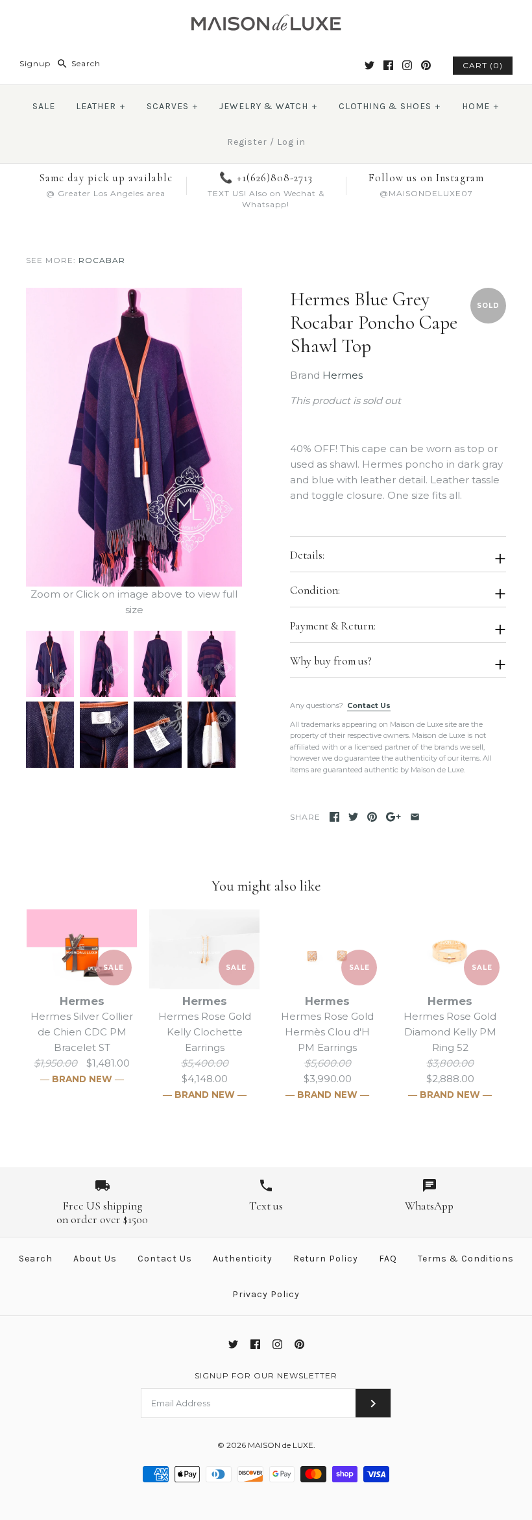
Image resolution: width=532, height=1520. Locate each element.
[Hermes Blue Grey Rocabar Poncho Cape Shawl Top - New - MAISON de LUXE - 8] (210, 709)
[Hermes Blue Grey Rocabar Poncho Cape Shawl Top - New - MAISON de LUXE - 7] (157, 709)
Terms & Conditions (466, 1258)
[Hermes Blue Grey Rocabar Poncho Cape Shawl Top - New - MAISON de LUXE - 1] (134, 295)
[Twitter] (369, 65)
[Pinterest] (426, 65)
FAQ (388, 1258)
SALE (43, 106)
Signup (35, 63)
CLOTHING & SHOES (390, 106)
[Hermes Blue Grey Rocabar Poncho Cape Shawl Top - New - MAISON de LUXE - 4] (210, 638)
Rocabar (102, 260)
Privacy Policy (266, 1294)
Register (247, 141)
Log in (291, 141)
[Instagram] (407, 65)
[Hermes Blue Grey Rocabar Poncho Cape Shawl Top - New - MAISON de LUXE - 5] (50, 709)
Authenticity (242, 1258)
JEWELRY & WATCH (268, 106)
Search (36, 1258)
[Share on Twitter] (353, 817)
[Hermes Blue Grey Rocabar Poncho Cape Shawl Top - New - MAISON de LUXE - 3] (157, 638)
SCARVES (172, 106)
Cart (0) (483, 65)
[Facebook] (388, 65)
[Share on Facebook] (334, 817)
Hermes (342, 375)
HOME (480, 106)
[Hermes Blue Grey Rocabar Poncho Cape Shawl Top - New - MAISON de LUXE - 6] (103, 709)
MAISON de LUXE (280, 1445)
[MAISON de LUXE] (266, 20)
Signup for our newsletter (266, 1375)
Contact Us (369, 705)
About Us (95, 1258)
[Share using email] (415, 817)
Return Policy (325, 1258)
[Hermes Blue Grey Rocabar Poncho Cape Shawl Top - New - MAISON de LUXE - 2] (103, 638)
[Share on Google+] (393, 817)
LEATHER (100, 106)
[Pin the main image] (372, 817)
